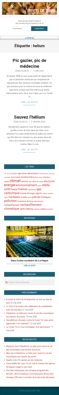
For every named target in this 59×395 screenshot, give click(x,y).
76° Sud (7, 174)
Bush (41, 177)
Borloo (36, 177)
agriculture (22, 173)
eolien (39, 186)
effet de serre (37, 182)
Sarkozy (29, 209)
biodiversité (27, 177)
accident (13, 173)
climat (15, 180)
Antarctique (43, 174)
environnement (26, 185)
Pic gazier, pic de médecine (30, 360)
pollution (10, 201)
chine (6, 181)
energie (9, 185)
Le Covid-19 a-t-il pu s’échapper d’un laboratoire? (28, 327)
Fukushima (32, 190)
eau (30, 182)
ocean (23, 197)
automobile (16, 177)
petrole (36, 197)
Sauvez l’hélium (29, 117)
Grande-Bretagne (27, 193)
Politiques (46, 197)
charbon (46, 177)
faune (14, 189)
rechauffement (12, 205)
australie (7, 177)
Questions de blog (25, 201)
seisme (37, 209)
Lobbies (44, 193)
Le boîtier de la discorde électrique (38, 377)
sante (22, 209)
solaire (43, 209)
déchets (24, 181)
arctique (51, 174)
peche (29, 197)
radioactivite (38, 201)
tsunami (50, 209)
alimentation (33, 173)
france (22, 189)
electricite (49, 181)
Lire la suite (29, 102)
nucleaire (14, 197)
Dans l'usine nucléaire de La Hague (29, 260)
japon (39, 193)
